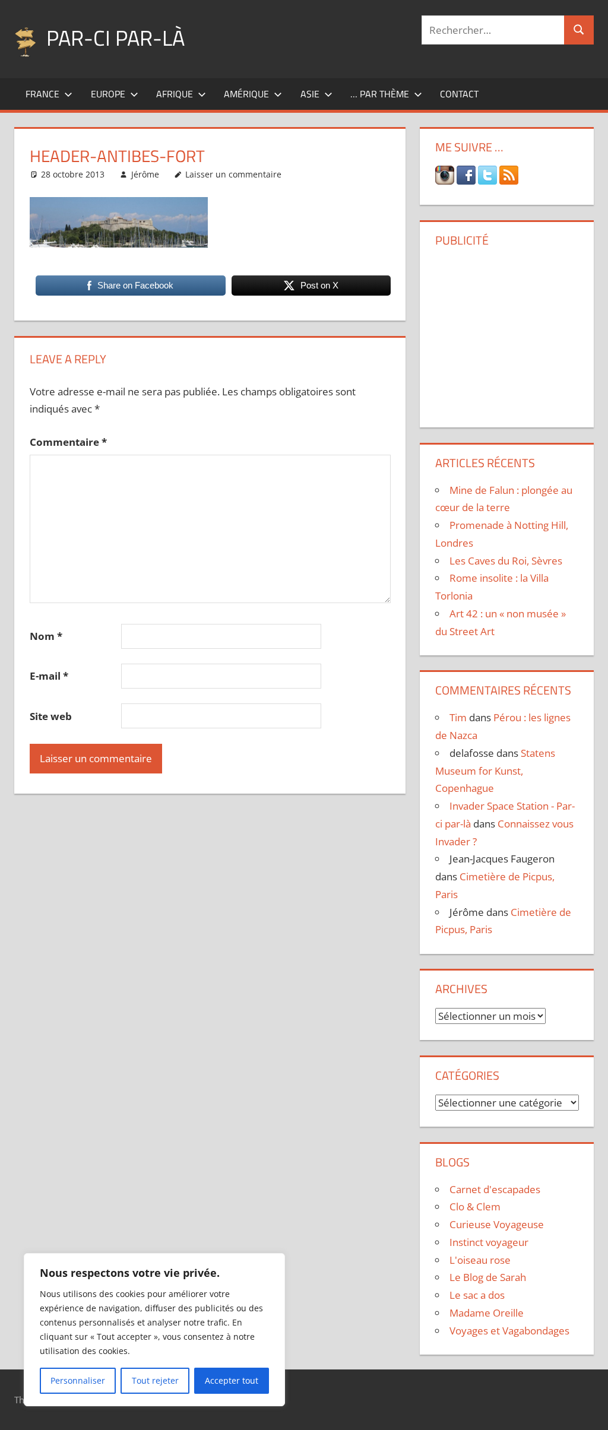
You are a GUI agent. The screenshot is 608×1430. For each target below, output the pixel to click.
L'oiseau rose (480, 1260)
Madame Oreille (486, 1313)
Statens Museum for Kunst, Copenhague (495, 770)
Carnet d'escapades (494, 1189)
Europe (108, 94)
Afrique (174, 94)
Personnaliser (77, 1380)
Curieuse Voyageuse (496, 1224)
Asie (309, 94)
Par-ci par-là (115, 37)
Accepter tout (231, 1380)
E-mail (49, 676)
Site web (51, 716)
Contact (459, 94)
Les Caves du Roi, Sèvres (505, 560)
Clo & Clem (475, 1206)
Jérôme (145, 174)
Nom (46, 636)
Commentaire (68, 442)
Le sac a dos (477, 1295)
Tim (458, 717)
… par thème (379, 94)
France (42, 94)
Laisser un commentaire (233, 174)
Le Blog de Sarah (487, 1277)
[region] (154, 1329)
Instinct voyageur (488, 1242)
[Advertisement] (509, 333)
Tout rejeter (155, 1380)
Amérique (246, 94)
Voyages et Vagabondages (509, 1330)
